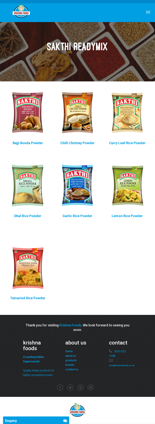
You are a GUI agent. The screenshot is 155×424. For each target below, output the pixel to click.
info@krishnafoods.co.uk (121, 365)
